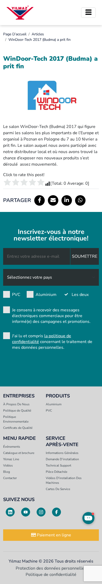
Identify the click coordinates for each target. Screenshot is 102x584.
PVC (16, 294)
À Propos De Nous (16, 404)
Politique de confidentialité (51, 574)
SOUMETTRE (84, 256)
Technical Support (58, 465)
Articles (38, 34)
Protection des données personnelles (51, 568)
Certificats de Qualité (17, 428)
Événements (11, 447)
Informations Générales (62, 453)
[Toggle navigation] (88, 12)
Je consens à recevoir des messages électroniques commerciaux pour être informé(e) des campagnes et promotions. (51, 315)
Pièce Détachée (56, 472)
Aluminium (46, 294)
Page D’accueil (14, 34)
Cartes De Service (58, 489)
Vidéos (8, 465)
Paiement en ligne (53, 535)
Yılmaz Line (11, 459)
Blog (6, 472)
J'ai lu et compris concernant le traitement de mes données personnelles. (52, 341)
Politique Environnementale (16, 419)
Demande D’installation (62, 459)
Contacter (10, 478)
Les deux (80, 294)
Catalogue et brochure (18, 453)
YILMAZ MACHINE (20, 12)
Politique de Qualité (17, 410)
